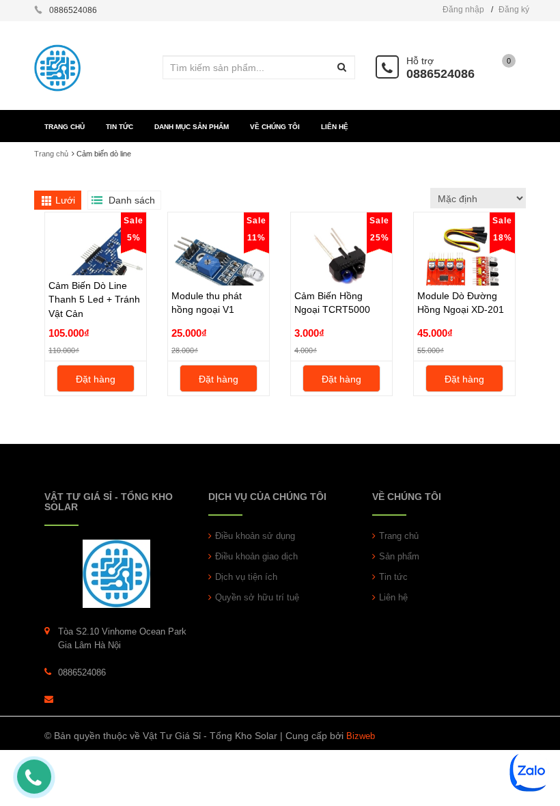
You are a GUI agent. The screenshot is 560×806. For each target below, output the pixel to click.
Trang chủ (51, 154)
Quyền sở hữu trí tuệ (257, 597)
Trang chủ (399, 536)
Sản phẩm (399, 556)
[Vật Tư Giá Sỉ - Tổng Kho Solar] (116, 573)
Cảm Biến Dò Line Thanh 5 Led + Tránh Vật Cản (94, 299)
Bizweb (360, 736)
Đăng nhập (463, 9)
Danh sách (132, 200)
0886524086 (440, 74)
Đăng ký (514, 9)
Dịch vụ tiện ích (246, 577)
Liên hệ (393, 597)
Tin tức (393, 577)
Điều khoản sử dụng (255, 536)
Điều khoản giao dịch (256, 556)
